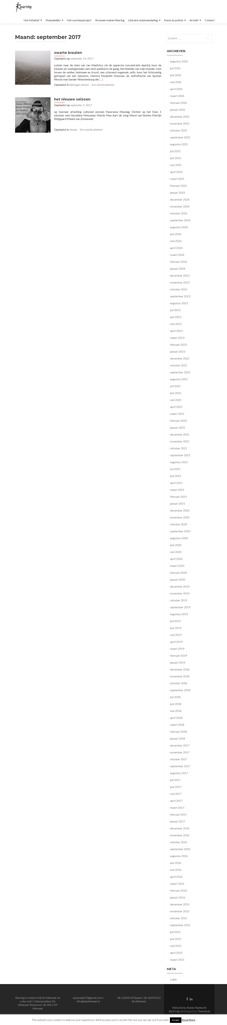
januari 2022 (177, 427)
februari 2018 (178, 731)
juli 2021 (175, 469)
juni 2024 (175, 234)
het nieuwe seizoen (72, 99)
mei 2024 (175, 241)
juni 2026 (175, 75)
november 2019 (179, 593)
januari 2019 (177, 662)
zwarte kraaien (68, 52)
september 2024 (180, 220)
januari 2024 (177, 268)
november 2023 (179, 282)
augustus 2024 (179, 227)
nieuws (85, 84)
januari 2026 (177, 109)
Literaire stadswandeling (143, 20)
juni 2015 (175, 938)
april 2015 (176, 952)
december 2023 (179, 275)
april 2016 (176, 876)
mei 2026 (175, 82)
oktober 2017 (178, 759)
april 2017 (176, 800)
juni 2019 (175, 628)
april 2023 (176, 330)
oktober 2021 (178, 448)
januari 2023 (177, 351)
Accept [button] (175, 1020)
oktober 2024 (178, 213)
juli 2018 (175, 697)
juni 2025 (175, 158)
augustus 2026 (179, 61)
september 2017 (180, 766)
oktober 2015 (178, 918)
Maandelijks (53, 20)
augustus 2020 (179, 538)
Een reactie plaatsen (103, 84)
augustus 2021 (179, 462)
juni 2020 (175, 545)
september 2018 (180, 690)
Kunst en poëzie (173, 20)
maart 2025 (177, 178)
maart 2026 (177, 95)
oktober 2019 (178, 600)
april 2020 (176, 558)
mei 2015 (175, 945)
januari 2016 (177, 897)
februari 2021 (178, 496)
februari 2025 (178, 185)
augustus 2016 (179, 856)
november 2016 (179, 835)
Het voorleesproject (79, 20)
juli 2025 (175, 151)
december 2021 (179, 434)
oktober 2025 (178, 130)
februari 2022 (178, 420)
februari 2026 (178, 102)
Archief (193, 20)
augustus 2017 (179, 773)
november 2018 (179, 676)
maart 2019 (177, 648)
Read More (188, 1019)
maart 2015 (177, 959)
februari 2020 (178, 572)
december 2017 (179, 745)
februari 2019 (178, 655)
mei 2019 (175, 634)
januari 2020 (177, 579)
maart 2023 (177, 337)
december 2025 (179, 116)
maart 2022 (177, 413)
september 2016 (180, 849)
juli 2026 (175, 68)
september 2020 (180, 531)
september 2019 (180, 607)
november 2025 (179, 123)
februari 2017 (178, 814)
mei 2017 (175, 793)
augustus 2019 (179, 614)
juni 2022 (175, 393)
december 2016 (179, 828)
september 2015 (180, 925)
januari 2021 (177, 503)
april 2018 (176, 717)
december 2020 (179, 510)
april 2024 (176, 247)
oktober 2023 (178, 289)
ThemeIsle (203, 1011)
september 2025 (180, 137)
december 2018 (179, 669)
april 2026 (176, 89)
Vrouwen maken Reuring (109, 20)
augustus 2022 (179, 379)
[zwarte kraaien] (33, 67)
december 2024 (179, 199)
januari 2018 (177, 738)
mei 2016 (175, 869)
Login (173, 979)
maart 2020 (177, 565)
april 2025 (176, 171)
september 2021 (180, 455)
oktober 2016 (178, 842)
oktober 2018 (178, 683)
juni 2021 (175, 476)
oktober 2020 (178, 524)
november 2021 (179, 441)
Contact (210, 20)
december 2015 (179, 904)
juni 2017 (175, 786)
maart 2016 (177, 883)
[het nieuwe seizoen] (33, 114)
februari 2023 (178, 344)
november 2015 (179, 911)
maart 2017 (177, 807)
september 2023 (180, 296)
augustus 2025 (179, 144)
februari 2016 (178, 890)
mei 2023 (175, 323)
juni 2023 (175, 317)
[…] (101, 79)
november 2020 (179, 517)
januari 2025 (177, 192)
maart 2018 (177, 724)
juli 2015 (175, 932)
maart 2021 (177, 489)
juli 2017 (175, 780)
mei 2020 (175, 552)
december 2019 (179, 586)
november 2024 (179, 206)
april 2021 (176, 482)
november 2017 (179, 752)
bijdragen (74, 84)
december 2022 (179, 358)
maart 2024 (177, 254)
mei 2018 (175, 710)
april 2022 (176, 406)
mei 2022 (175, 399)
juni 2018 (175, 704)
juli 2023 (175, 310)
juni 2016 (175, 862)
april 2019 (176, 641)
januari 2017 (177, 821)
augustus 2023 (179, 303)
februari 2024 (178, 261)
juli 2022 (175, 386)
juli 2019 (175, 621)
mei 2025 (175, 165)
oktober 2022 (178, 365)
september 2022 (180, 372)
